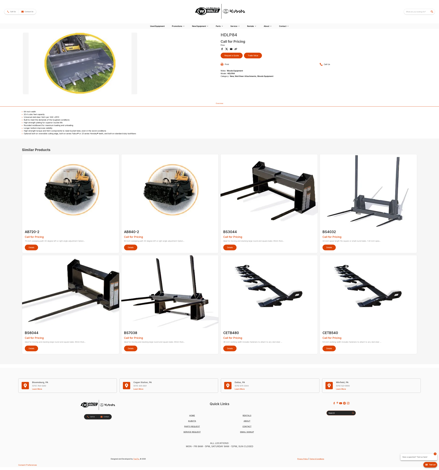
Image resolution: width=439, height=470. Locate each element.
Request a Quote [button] (231, 55)
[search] (432, 11)
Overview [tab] (219, 103)
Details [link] (31, 247)
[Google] (337, 402)
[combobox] (419, 11)
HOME (192, 415)
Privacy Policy (302, 459)
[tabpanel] (120, 64)
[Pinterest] (344, 403)
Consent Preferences (27, 465)
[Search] (353, 413)
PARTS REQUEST (192, 426)
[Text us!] (430, 465)
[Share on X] (226, 49)
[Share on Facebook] (222, 49)
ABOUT (247, 421)
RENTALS (247, 415)
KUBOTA (192, 421)
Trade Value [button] (253, 55)
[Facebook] (334, 403)
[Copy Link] (235, 49)
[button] (11, 12)
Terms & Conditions (316, 459)
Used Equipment (157, 26)
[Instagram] (348, 403)
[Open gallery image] (80, 63)
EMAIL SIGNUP (247, 432)
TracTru (136, 459)
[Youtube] (340, 403)
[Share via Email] (231, 49)
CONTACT (247, 426)
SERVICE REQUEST (192, 432)
